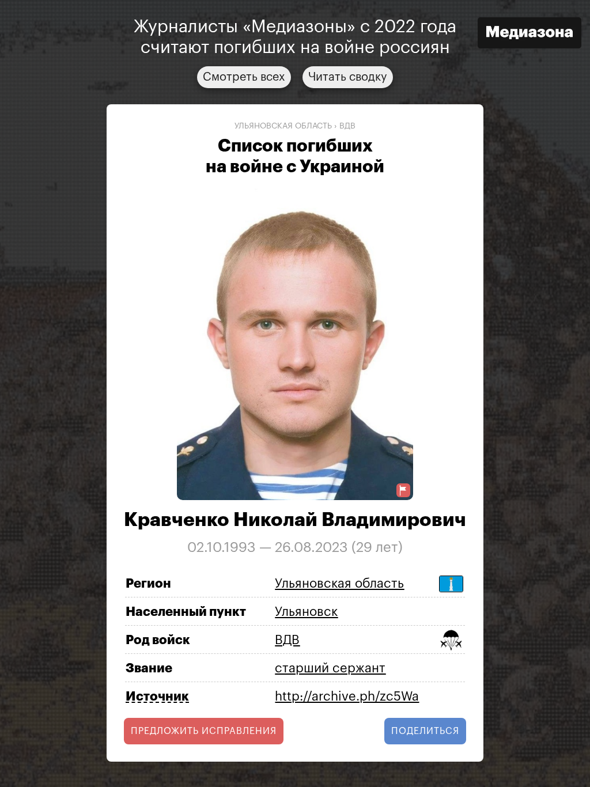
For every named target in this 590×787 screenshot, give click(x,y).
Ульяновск (306, 612)
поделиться (425, 731)
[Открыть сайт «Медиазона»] (529, 34)
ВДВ (347, 126)
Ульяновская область (283, 126)
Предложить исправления (204, 731)
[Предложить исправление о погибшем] (403, 490)
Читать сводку (347, 77)
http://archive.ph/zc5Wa (347, 696)
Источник (157, 696)
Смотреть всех (244, 77)
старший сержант (330, 668)
